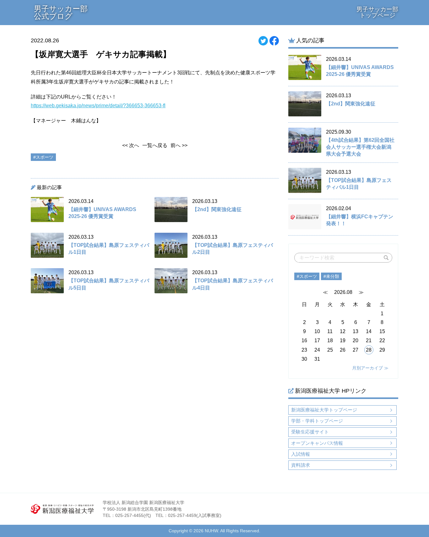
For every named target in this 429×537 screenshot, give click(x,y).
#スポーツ (307, 276)
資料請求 (300, 465)
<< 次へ (130, 145)
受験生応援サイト (310, 431)
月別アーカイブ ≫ (370, 367)
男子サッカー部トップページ (377, 12)
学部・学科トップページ (317, 420)
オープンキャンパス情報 (317, 443)
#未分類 (331, 276)
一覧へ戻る (154, 145)
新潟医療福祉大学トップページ (324, 409)
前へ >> (179, 145)
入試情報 (300, 454)
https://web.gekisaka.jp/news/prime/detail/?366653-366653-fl (98, 105)
